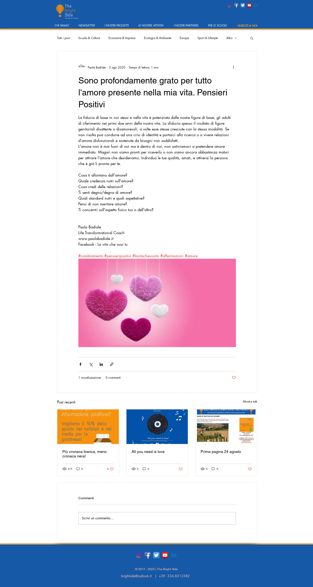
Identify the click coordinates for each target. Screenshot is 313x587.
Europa (184, 38)
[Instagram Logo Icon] (229, 5)
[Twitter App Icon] (243, 5)
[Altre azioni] (233, 67)
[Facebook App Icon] (236, 5)
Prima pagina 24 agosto (221, 451)
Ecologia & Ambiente (157, 38)
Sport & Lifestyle (207, 38)
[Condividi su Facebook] (80, 364)
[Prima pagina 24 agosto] (226, 426)
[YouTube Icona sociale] (249, 5)
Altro (229, 38)
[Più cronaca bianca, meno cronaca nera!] (88, 426)
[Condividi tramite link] (112, 364)
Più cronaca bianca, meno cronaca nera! (84, 453)
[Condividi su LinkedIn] (101, 364)
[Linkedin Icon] (256, 5)
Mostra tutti (250, 401)
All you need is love (148, 451)
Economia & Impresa (122, 38)
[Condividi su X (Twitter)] (91, 364)
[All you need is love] (157, 426)
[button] (63, 27)
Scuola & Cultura (89, 38)
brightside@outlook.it (136, 576)
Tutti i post (63, 38)
